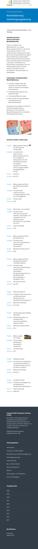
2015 (8, 507)
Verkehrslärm (10, 447)
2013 (8, 513)
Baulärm (9, 470)
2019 (8, 494)
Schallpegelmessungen (13, 457)
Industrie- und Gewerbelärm (15, 451)
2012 (8, 517)
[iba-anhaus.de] (19, 2)
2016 (8, 504)
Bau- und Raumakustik (13, 464)
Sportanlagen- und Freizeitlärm (16, 474)
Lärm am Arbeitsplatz (13, 477)
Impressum (10, 533)
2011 (8, 520)
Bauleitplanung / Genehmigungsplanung (19, 454)
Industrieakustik (11, 460)
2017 (8, 500)
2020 (8, 491)
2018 (8, 497)
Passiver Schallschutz (13, 467)
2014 (8, 510)
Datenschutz (10, 535)
